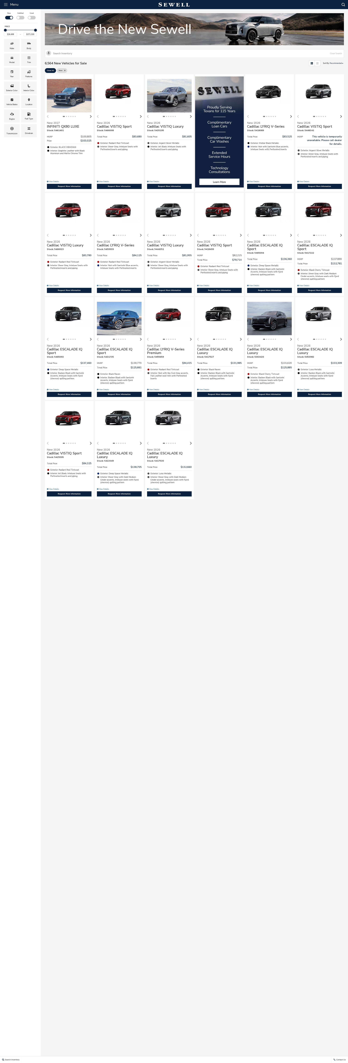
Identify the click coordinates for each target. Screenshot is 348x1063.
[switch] (9, 15)
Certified (20, 13)
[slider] (5, 30)
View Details (53, 181)
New (9, 13)
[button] (343, 4)
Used (32, 13)
